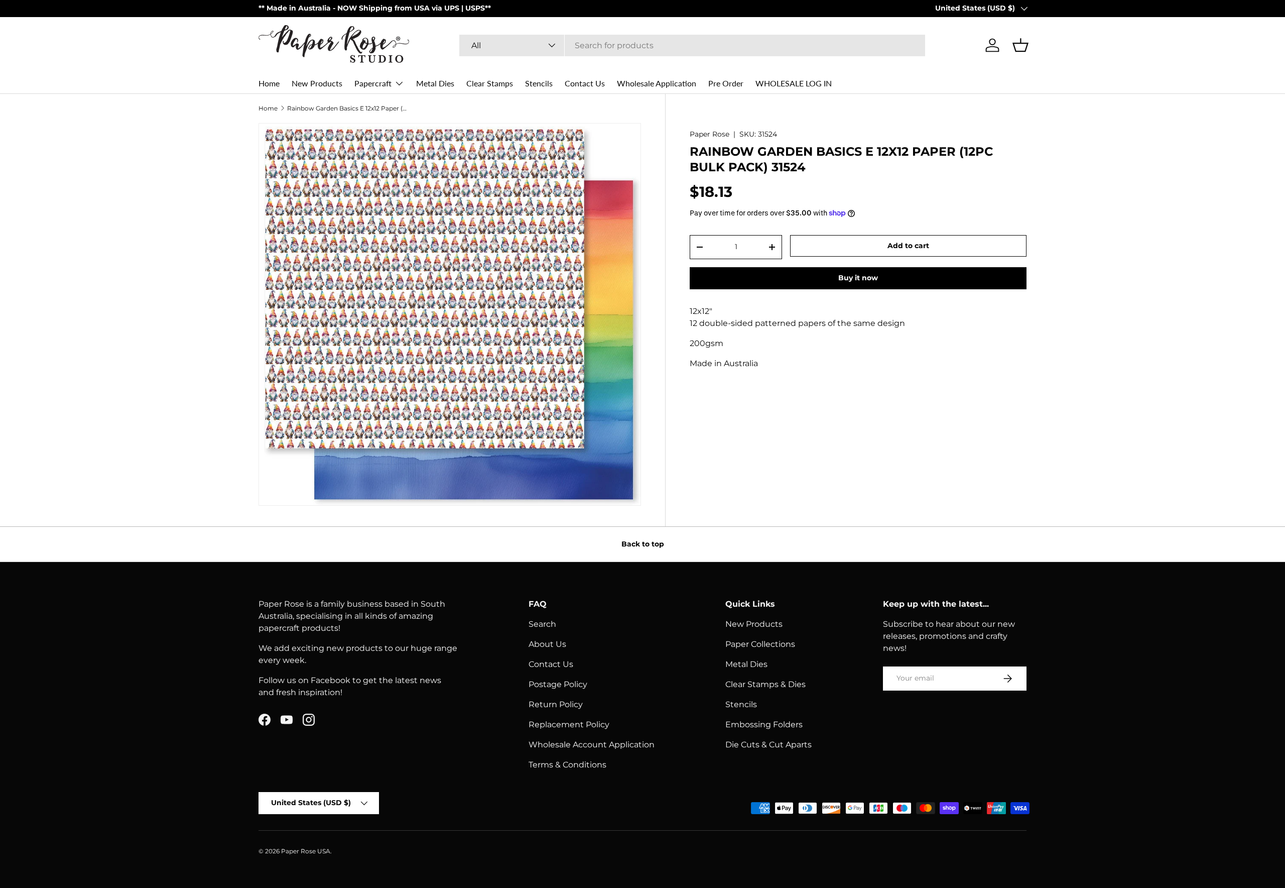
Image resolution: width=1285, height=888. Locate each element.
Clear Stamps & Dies (765, 684)
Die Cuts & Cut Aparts (768, 744)
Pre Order (725, 83)
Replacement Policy (569, 724)
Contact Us (585, 83)
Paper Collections (760, 644)
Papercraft (373, 83)
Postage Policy (558, 684)
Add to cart (908, 245)
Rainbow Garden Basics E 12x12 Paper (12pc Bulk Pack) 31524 (347, 108)
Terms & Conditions (567, 764)
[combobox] (692, 45)
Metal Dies (435, 83)
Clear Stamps (489, 83)
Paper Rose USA (305, 851)
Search (542, 624)
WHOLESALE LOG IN (793, 83)
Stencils (539, 83)
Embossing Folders (764, 724)
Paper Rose (709, 134)
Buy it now (858, 277)
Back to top (642, 543)
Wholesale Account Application (592, 744)
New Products (317, 83)
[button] (1020, 45)
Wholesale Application (656, 83)
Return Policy (556, 704)
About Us (547, 644)
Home (269, 83)
